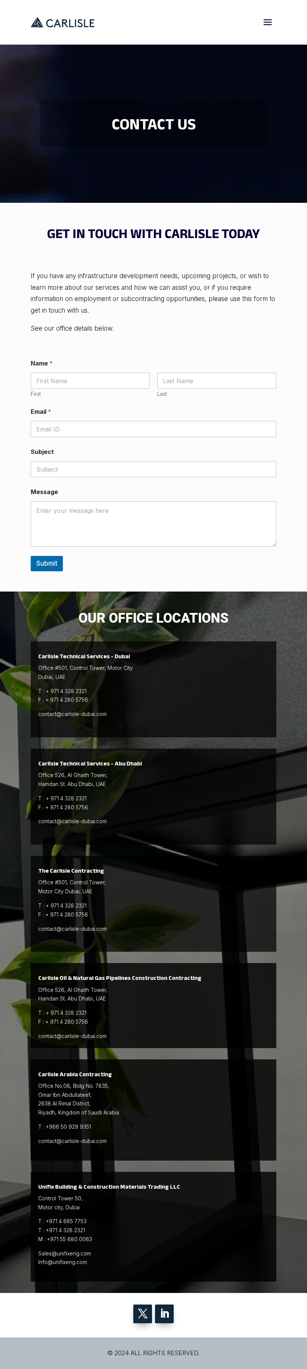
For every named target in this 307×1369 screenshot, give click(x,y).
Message (44, 492)
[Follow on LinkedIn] (164, 1314)
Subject (42, 451)
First (36, 394)
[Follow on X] (142, 1314)
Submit (46, 563)
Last (162, 394)
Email (41, 411)
